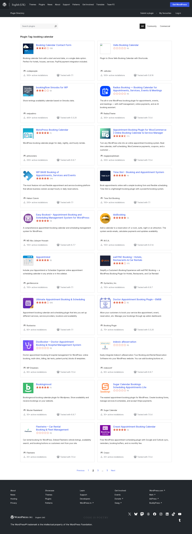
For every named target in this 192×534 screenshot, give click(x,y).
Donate (119, 499)
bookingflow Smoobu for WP (52, 87)
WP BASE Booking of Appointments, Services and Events (56, 174)
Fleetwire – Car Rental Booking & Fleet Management (52, 428)
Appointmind (43, 257)
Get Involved (120, 490)
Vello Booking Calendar (126, 45)
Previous (81, 470)
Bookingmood (43, 384)
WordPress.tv (87, 503)
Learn (82, 490)
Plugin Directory (17, 13)
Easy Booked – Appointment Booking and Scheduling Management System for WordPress (62, 216)
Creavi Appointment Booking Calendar (134, 426)
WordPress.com (157, 490)
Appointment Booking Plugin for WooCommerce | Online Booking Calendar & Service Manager (139, 131)
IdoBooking (119, 214)
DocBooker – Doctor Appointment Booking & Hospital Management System (58, 343)
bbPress (154, 499)
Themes (48, 495)
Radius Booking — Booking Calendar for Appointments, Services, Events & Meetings (137, 89)
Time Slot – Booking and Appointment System (138, 172)
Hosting (13, 499)
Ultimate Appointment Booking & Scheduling (60, 299)
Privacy (13, 503)
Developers (85, 499)
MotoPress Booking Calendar (52, 129)
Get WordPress (180, 4)
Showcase (49, 490)
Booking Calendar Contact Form (53, 45)
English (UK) (40, 517)
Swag (118, 503)
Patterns (49, 503)
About (13, 490)
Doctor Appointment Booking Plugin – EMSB (137, 299)
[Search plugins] (55, 26)
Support (83, 495)
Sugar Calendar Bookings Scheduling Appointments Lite (129, 386)
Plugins (48, 499)
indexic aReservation (124, 341)
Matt (152, 495)
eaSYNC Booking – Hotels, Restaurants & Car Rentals (127, 258)
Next (113, 470)
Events (118, 495)
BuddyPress (155, 503)
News (12, 495)
